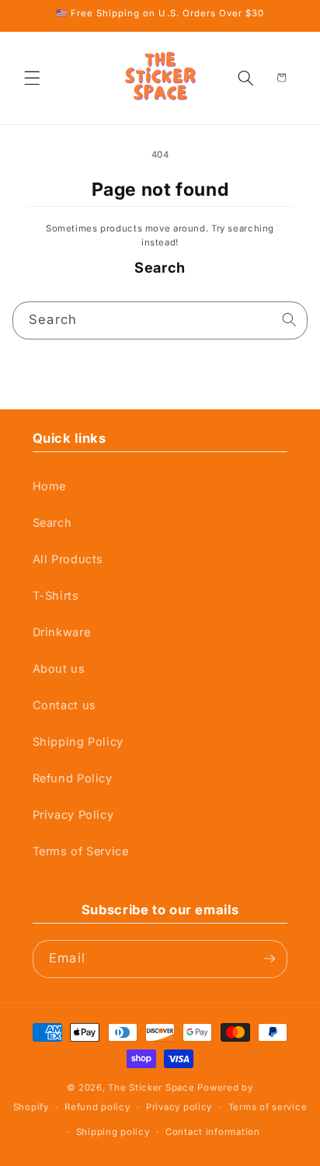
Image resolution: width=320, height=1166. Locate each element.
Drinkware (62, 632)
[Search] (290, 320)
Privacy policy (179, 1107)
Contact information (212, 1131)
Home (50, 486)
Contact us (64, 705)
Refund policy (97, 1107)
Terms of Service (81, 851)
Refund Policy (73, 778)
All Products (68, 559)
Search (52, 523)
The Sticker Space (151, 1087)
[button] (32, 78)
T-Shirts (56, 596)
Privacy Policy (73, 815)
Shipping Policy (78, 742)
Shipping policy (113, 1131)
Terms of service (268, 1107)
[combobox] (160, 320)
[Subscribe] (269, 959)
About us (59, 669)
